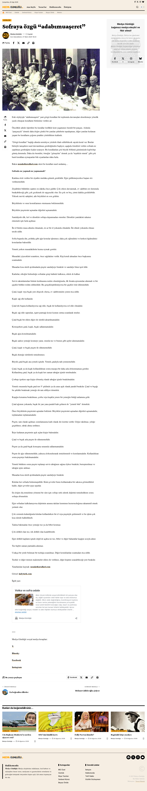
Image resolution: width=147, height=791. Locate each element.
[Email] (23, 43)
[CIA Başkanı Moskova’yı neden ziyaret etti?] (19, 722)
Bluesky (15, 653)
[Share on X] (18, 43)
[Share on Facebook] (13, 43)
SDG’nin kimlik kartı (48, 734)
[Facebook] (135, 1)
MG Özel (8, 12)
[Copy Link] (28, 43)
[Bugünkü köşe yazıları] (128, 722)
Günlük (17, 12)
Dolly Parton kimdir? (84, 734)
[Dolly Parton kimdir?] (92, 722)
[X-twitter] (133, 757)
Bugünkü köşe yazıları (121, 734)
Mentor (59, 12)
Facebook (16, 660)
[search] (137, 7)
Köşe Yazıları (39, 12)
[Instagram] (140, 1)
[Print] (33, 43)
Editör (78, 731)
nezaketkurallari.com (28, 163)
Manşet (14, 731)
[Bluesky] (143, 1)
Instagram (17, 667)
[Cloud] (143, 757)
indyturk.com (25, 573)
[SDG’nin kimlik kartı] (55, 722)
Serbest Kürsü (26, 12)
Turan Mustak (140, 781)
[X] (137, 1)
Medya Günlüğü (16, 34)
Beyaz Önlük (50, 12)
